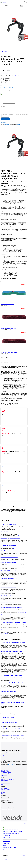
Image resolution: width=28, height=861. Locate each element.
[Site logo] (3, 2)
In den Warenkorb (5, 118)
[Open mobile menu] (6, 6)
